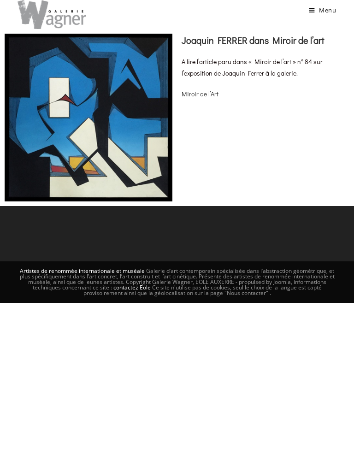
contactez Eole (132, 287)
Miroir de (200, 93)
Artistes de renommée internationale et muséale (82, 271)
